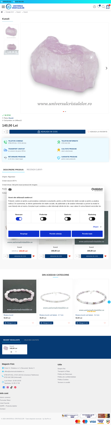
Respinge (23, 234)
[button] (22, 68)
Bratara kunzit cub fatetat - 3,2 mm (87, 315)
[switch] (43, 219)
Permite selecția (56, 234)
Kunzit (19, 12)
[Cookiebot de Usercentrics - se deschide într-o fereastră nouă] (93, 189)
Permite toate (87, 234)
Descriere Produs (13, 170)
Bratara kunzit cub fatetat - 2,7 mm (51, 315)
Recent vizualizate (11, 340)
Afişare (96, 227)
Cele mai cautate (31, 340)
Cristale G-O (10, 12)
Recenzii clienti (34, 170)
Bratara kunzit (8, 315)
